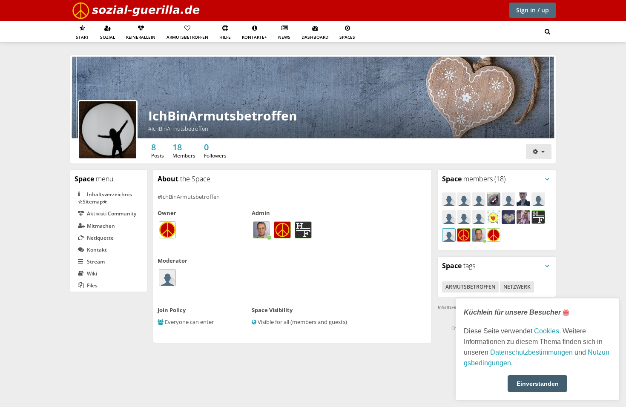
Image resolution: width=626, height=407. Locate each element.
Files (92, 285)
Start (82, 37)
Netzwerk (517, 286)
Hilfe (225, 37)
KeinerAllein (140, 37)
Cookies (546, 331)
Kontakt (96, 249)
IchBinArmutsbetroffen (222, 115)
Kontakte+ (254, 37)
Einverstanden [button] (538, 383)
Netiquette (100, 237)
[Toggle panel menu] (547, 179)
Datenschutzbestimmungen (531, 352)
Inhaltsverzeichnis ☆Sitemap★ (105, 198)
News (284, 37)
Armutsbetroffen (187, 37)
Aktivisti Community (111, 213)
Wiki (91, 273)
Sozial (107, 37)
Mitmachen (100, 225)
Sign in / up (532, 10)
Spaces (347, 37)
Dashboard (315, 37)
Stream (95, 261)
